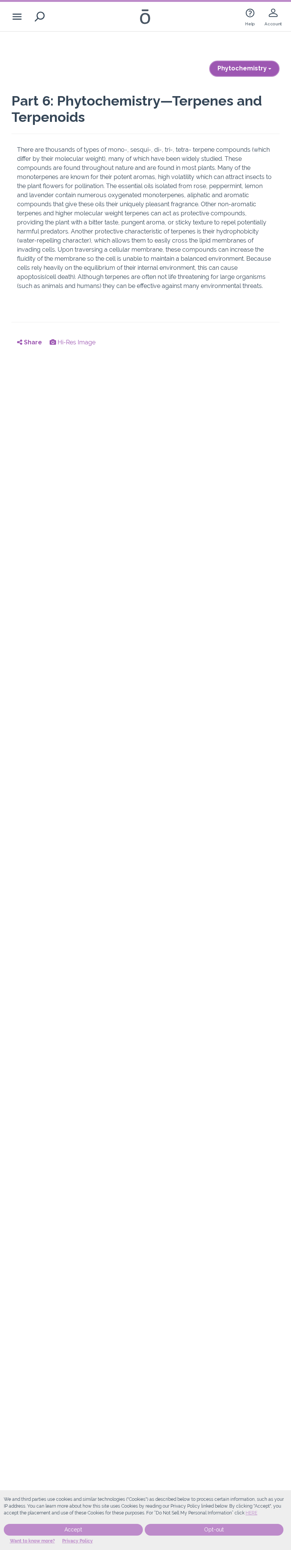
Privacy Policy (77, 1541)
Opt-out (214, 1530)
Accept (73, 1530)
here (251, 1513)
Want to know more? (32, 1541)
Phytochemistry (242, 68)
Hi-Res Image (75, 342)
